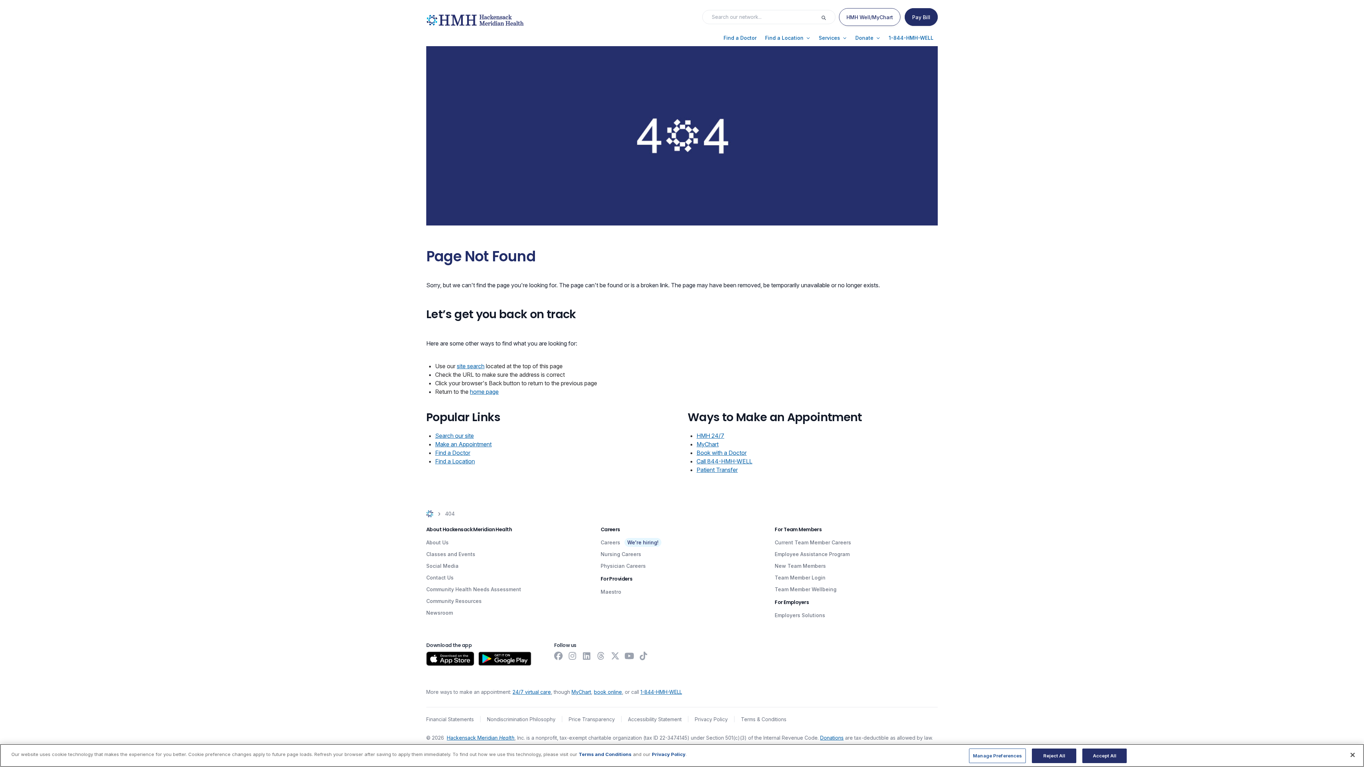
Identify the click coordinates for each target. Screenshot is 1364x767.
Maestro (611, 592)
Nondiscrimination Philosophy (521, 719)
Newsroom (439, 613)
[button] (740, 38)
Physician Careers (623, 566)
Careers (610, 542)
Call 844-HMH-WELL (724, 461)
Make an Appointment (463, 444)
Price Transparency (592, 719)
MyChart (708, 444)
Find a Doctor (452, 452)
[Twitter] (615, 656)
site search (471, 366)
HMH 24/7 (710, 435)
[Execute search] (828, 17)
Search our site (454, 435)
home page (484, 391)
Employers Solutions (800, 615)
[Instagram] (572, 656)
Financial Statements (450, 719)
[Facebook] (558, 656)
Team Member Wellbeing (806, 589)
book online (608, 692)
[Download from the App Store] (450, 659)
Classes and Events (450, 554)
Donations (832, 738)
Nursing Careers (621, 554)
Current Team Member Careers (813, 542)
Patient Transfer (717, 469)
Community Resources (454, 601)
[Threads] (601, 656)
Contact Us (440, 578)
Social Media (442, 566)
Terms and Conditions (605, 754)
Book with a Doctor (722, 452)
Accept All (1104, 755)
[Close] (1352, 755)
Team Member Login (800, 578)
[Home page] (429, 513)
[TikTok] (643, 656)
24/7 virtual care (532, 692)
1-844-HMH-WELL (661, 692)
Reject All (1054, 755)
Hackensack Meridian (480, 738)
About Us (437, 542)
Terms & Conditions (763, 719)
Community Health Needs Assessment (473, 589)
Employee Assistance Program (812, 554)
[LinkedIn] (587, 656)
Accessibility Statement (655, 719)
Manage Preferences (997, 755)
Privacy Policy (711, 719)
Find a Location (455, 461)
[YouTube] (629, 656)
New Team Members (800, 566)
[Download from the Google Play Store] (504, 659)
